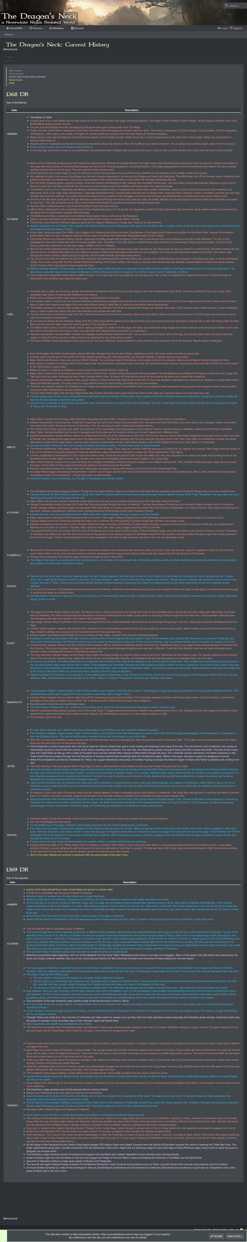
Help (231, 1229)
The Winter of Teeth (41, 117)
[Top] (237, 1229)
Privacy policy (220, 1229)
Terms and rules (202, 1229)
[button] (25, 28)
